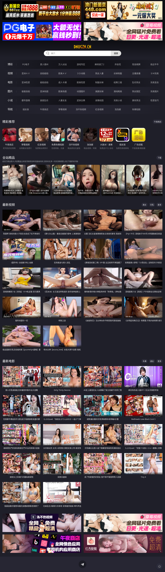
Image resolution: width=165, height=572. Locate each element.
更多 (159, 204)
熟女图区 (136, 91)
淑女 (152, 361)
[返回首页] (159, 566)
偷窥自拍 (26, 91)
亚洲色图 (44, 91)
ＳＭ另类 (154, 73)
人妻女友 (62, 100)
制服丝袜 (99, 82)
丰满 (144, 361)
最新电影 (8, 361)
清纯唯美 (118, 91)
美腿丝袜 (99, 91)
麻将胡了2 (99, 64)
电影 (10, 82)
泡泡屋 (118, 109)
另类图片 (154, 91)
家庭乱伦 (44, 100)
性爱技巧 (154, 100)
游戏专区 (81, 64)
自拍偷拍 (44, 73)
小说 (10, 100)
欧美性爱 (81, 82)
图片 (10, 91)
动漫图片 (81, 91)
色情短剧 (136, 109)
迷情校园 (99, 100)
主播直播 (136, 73)
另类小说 (118, 100)
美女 (144, 204)
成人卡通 (62, 82)
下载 (159, 157)
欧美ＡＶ (62, 73)
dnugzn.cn (82, 46)
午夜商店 (44, 109)
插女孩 (26, 109)
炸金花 (118, 64)
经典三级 (118, 82)
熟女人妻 (99, 73)
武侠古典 (81, 100)
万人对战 (62, 64)
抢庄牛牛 (154, 64)
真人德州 (44, 64)
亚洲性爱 (26, 82)
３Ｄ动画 (81, 73)
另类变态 (154, 82)
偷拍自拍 (44, 82)
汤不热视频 (81, 109)
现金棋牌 (136, 64)
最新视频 (8, 204)
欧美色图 (62, 91)
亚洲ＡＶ (26, 73)
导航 (10, 109)
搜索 (116, 53)
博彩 (10, 64)
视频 (10, 73)
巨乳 (152, 204)
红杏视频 (99, 109)
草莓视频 (62, 109)
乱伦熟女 (136, 82)
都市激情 (26, 100)
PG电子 (25, 64)
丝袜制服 (118, 73)
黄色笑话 (136, 100)
